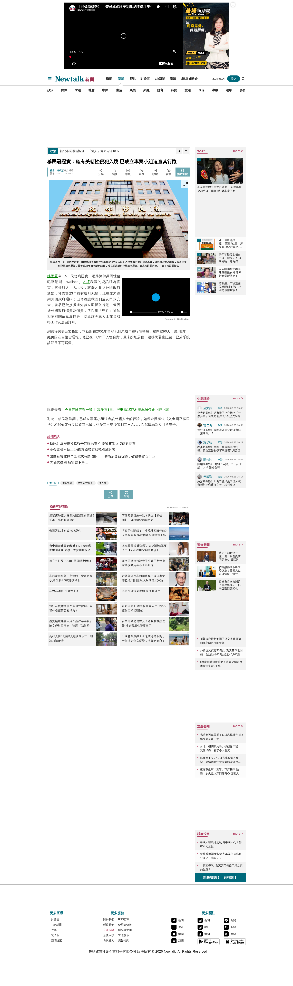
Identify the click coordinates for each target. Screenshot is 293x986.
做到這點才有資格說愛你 (65, 530)
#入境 (103, 483)
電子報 (55, 935)
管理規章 (123, 935)
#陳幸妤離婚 (189, 78)
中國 (105, 90)
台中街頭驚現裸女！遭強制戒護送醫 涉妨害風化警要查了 (143, 623)
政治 (50, 90)
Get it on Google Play (209, 941)
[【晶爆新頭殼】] (206, 36)
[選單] (49, 78)
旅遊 (188, 90)
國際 (64, 90)
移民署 (52, 276)
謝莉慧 (60, 170)
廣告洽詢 (123, 940)
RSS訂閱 (123, 919)
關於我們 (108, 919)
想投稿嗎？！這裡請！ (220, 877)
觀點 (133, 78)
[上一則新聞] (179, 151)
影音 (243, 90)
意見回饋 (108, 935)
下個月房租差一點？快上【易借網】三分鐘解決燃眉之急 (142, 517)
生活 (119, 90)
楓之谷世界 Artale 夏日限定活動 (70, 560)
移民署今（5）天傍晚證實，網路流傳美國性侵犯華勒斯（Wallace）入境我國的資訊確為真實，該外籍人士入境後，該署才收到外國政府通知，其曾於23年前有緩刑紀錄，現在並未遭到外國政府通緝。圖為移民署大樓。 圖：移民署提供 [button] (118, 263)
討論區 (145, 78)
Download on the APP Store (235, 941)
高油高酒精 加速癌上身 (64, 591)
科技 (174, 90)
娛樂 (133, 90)
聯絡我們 (108, 924)
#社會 (53, 483)
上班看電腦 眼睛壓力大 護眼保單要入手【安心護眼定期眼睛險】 (144, 548)
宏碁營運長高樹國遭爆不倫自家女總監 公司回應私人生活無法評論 (143, 578)
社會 (92, 90)
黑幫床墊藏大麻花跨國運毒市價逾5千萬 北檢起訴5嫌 (71, 517)
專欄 (215, 90)
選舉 (229, 90)
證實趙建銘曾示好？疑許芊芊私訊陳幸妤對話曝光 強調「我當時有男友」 (71, 624)
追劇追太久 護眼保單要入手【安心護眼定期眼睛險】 (144, 608)
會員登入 (108, 940)
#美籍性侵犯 (85, 483)
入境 (86, 282)
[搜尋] (243, 78)
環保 (201, 90)
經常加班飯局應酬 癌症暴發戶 (141, 591)
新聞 (121, 78)
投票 (54, 930)
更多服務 (117, 913)
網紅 (146, 90)
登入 (234, 78)
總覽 (109, 78)
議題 (173, 78)
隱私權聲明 (125, 930)
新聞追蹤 (56, 940)
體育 (160, 90)
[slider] (143, 312)
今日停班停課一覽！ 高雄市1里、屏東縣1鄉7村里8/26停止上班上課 (117, 410)
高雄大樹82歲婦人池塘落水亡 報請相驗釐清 (71, 638)
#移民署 (67, 483)
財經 (78, 90)
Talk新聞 (159, 78)
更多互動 (56, 913)
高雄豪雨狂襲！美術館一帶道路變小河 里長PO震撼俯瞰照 (71, 578)
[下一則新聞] (186, 151)
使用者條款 (125, 924)
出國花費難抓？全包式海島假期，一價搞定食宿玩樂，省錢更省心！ (143, 638)
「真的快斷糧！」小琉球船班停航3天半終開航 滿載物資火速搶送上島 (144, 532)
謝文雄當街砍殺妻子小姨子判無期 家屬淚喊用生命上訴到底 (144, 563)
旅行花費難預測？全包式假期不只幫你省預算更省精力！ (71, 608)
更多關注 (208, 913)
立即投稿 (108, 930)
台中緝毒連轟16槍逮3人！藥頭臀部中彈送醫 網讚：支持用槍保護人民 (71, 548)
